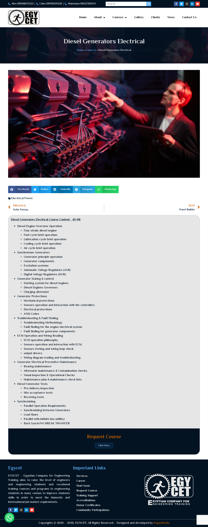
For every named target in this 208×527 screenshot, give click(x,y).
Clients (155, 17)
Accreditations (85, 500)
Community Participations (92, 510)
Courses (117, 17)
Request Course (86, 491)
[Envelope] (197, 4)
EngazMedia (161, 523)
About (98, 17)
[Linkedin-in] (192, 4)
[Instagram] (187, 4)
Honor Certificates (88, 505)
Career (80, 481)
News (171, 17)
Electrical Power (22, 198)
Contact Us (189, 17)
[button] (19, 189)
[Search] (148, 4)
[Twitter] (181, 4)
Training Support (87, 495)
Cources (91, 50)
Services (82, 476)
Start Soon (83, 486)
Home (83, 17)
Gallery (139, 17)
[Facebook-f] (176, 4)
